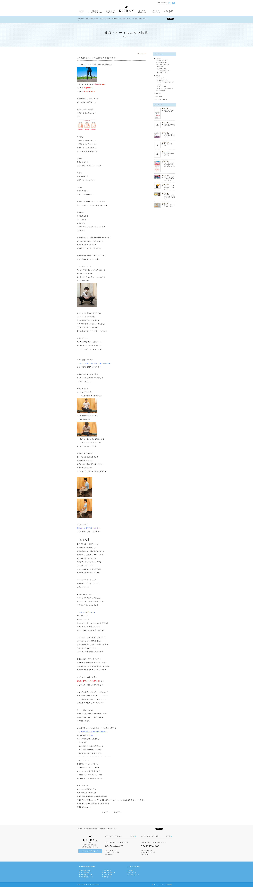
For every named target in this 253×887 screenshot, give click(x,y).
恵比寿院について (86, 875)
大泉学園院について (87, 877)
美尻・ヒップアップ (163, 64)
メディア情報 (108, 875)
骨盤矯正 (132, 870)
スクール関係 (161, 90)
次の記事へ (117, 812)
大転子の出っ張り (162, 60)
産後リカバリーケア (163, 80)
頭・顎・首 (132, 872)
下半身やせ (159, 58)
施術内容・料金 (86, 870)
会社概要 (169, 884)
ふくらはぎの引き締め (163, 70)
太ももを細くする (162, 62)
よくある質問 (85, 872)
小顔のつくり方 (161, 86)
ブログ (158, 76)
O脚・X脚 (160, 66)
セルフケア (160, 78)
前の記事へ (105, 812)
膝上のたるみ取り (162, 72)
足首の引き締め (161, 68)
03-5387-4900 (150, 846)
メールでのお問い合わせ (90, 851)
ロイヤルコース (134, 875)
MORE (132, 836)
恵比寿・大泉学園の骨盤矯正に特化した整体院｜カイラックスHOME (98, 18)
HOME (154, 884)
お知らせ (158, 93)
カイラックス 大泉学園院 (86, 771)
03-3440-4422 (114, 846)
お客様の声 (159, 96)
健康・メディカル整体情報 (165, 88)
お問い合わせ (161, 2)
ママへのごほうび (161, 99)
